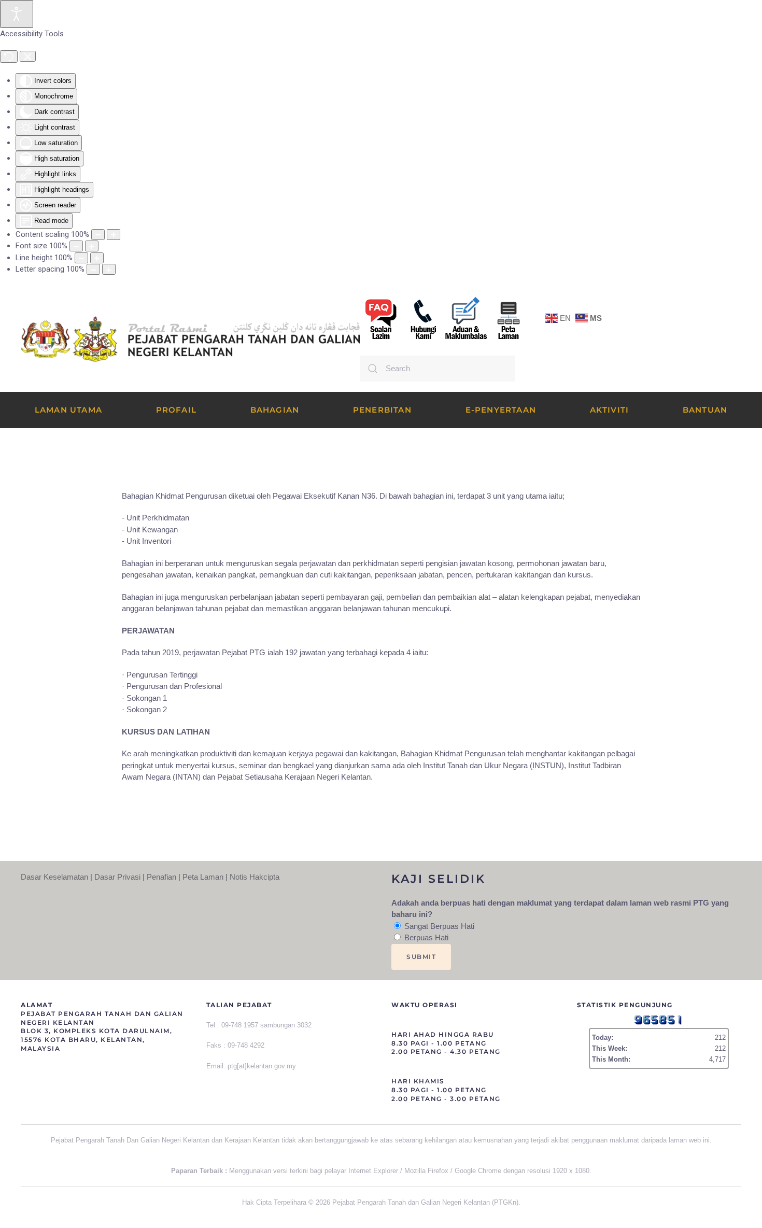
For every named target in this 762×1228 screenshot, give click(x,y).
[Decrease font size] (76, 246)
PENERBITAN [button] (382, 410)
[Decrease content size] (98, 234)
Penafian (161, 876)
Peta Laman (202, 876)
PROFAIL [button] (176, 410)
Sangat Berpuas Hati (438, 926)
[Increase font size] (91, 246)
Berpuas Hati (425, 937)
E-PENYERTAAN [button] (500, 410)
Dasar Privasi (117, 876)
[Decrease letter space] (93, 269)
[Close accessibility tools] (28, 56)
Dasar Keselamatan (54, 876)
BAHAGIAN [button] (275, 410)
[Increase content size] (113, 234)
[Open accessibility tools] (16, 14)
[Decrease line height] (81, 257)
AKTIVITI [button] (609, 410)
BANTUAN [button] (705, 410)
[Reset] (9, 56)
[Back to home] (190, 338)
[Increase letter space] (109, 269)
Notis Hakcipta (254, 876)
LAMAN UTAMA (68, 410)
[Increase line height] (97, 257)
